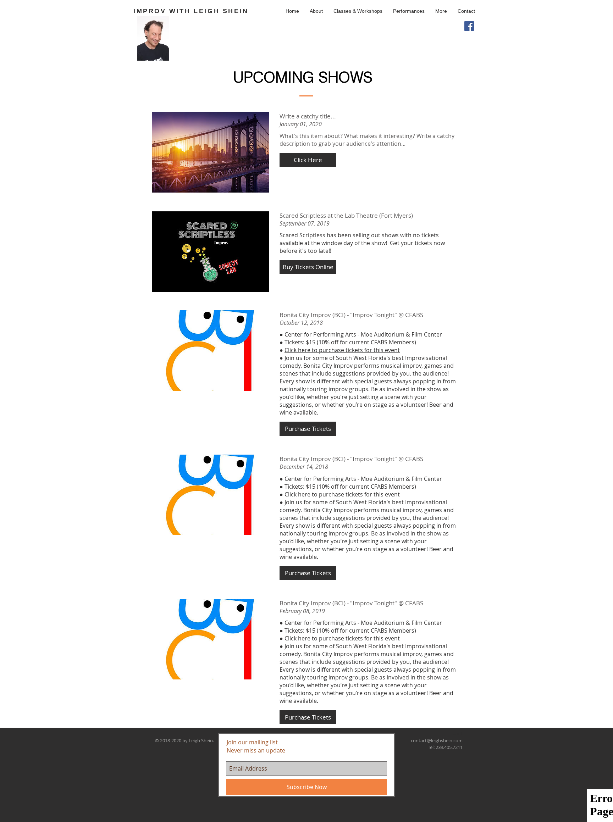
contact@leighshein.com (437, 740)
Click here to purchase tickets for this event (342, 350)
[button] (358, 11)
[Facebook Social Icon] (469, 26)
